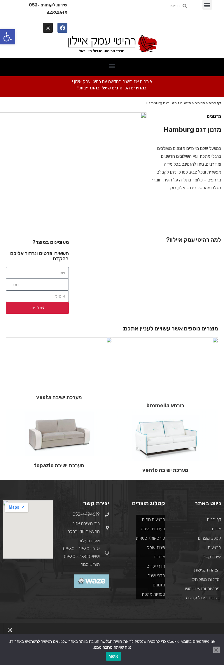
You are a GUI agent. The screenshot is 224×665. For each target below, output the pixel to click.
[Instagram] (48, 28)
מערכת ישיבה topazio (59, 465)
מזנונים (185, 103)
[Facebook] (62, 28)
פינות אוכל (156, 547)
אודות (216, 528)
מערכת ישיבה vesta (59, 397)
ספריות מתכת (153, 594)
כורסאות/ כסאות (150, 538)
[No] (216, 650)
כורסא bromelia (165, 405)
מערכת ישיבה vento (165, 470)
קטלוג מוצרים (209, 538)
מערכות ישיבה (153, 528)
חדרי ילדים (156, 566)
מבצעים (214, 547)
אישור (113, 656)
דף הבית (215, 103)
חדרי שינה (156, 575)
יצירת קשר (212, 557)
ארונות (159, 557)
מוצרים (200, 103)
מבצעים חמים (153, 519)
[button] (207, 5)
